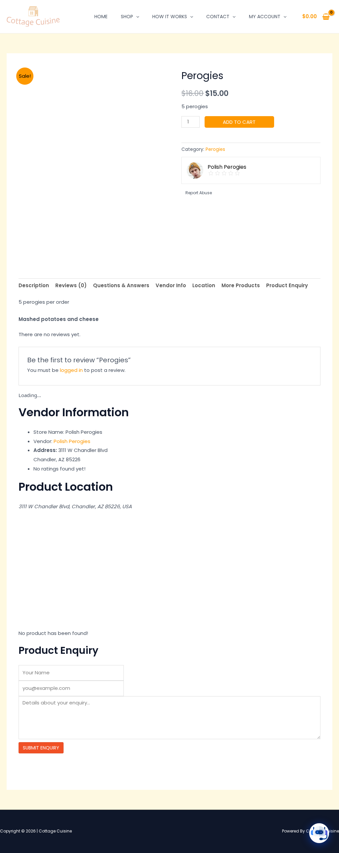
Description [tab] (34, 285)
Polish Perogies (72, 441)
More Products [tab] (240, 285)
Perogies (215, 149)
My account (264, 16)
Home (101, 16)
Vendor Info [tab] (171, 285)
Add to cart (239, 121)
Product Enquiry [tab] (287, 285)
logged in (71, 370)
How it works (169, 16)
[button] (136, 16)
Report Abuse (198, 193)
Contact (217, 16)
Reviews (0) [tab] (71, 285)
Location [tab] (203, 285)
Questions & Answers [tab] (121, 285)
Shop (127, 16)
